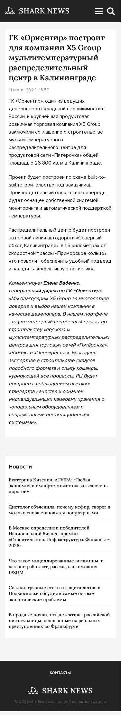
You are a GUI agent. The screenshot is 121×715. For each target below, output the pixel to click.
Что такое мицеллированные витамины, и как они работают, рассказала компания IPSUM (56, 566)
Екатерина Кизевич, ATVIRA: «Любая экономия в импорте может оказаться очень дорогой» (58, 485)
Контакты (60, 672)
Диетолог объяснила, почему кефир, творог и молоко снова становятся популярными (59, 510)
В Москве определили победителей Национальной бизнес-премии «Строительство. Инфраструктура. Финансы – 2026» (59, 537)
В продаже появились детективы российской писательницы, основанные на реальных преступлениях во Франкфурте (59, 620)
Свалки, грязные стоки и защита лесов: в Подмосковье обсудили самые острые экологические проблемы (54, 593)
